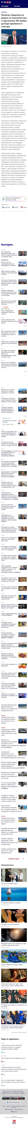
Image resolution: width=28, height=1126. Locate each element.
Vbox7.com (9, 1091)
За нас (3, 1106)
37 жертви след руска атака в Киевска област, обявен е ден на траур (9, 400)
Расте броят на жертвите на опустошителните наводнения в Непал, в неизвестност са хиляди (9, 464)
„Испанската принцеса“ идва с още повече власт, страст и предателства (12, 985)
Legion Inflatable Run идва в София (12, 965)
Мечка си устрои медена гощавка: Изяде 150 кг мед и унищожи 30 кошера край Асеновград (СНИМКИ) (13, 765)
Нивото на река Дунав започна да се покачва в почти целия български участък (9, 365)
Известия (15, 1111)
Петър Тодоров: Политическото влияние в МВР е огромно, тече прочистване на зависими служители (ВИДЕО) (10, 569)
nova (4, 1052)
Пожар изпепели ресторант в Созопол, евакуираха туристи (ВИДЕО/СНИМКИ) (8, 635)
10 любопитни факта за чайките (11, 903)
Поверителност (10, 1109)
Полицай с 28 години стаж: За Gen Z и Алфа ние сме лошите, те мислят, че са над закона (9, 686)
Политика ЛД (20, 1109)
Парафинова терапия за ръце (9, 422)
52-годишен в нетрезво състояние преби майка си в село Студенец (9, 548)
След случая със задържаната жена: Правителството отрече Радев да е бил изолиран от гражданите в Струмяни (9, 496)
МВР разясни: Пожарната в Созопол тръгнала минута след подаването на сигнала (9, 775)
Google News (7, 207)
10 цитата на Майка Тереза (9, 883)
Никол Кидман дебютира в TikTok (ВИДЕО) (9, 614)
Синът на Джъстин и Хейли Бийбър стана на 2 (13, 1058)
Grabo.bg (22, 1092)
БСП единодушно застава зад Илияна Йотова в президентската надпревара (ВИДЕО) (9, 453)
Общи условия (20, 1117)
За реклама (8, 1106)
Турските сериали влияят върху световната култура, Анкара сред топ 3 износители (9, 646)
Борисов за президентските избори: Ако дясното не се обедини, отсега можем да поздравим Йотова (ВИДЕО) (13, 743)
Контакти (23, 1106)
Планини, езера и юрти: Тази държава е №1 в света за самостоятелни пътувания (9, 675)
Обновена (3, 715)
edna (4, 1061)
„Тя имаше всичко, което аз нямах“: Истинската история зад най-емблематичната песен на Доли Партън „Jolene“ (14, 1069)
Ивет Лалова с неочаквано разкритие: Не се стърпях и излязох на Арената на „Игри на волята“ (11, 808)
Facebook (16, 207)
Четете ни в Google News (14, 1102)
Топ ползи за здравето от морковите (9, 665)
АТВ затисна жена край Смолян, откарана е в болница (8, 302)
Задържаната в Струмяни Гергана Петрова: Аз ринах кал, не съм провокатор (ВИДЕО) (9, 474)
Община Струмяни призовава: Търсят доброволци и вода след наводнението (9, 841)
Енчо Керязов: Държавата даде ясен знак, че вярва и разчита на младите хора (9, 254)
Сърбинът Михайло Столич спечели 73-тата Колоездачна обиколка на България (8, 293)
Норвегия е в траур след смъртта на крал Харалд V (9, 343)
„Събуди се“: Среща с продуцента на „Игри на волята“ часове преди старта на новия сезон (9, 798)
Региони (17, 6)
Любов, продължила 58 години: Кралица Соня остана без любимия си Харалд (9, 434)
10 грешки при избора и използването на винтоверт (13, 1006)
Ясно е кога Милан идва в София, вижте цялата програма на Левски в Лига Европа (13, 1081)
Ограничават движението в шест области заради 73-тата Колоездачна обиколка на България (13, 755)
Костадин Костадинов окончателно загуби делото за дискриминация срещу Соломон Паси (8, 354)
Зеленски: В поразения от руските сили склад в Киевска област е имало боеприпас (9, 282)
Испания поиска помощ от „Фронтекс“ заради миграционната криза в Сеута (9, 558)
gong (4, 1085)
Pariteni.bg (3, 1093)
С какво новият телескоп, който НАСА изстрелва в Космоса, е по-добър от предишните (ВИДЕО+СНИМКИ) (11, 1047)
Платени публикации (16, 1106)
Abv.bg (4, 1091)
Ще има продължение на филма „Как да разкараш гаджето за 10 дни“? (9, 606)
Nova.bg (16, 1093)
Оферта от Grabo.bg (5, 418)
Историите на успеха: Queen (10, 924)
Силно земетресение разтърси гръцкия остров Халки (9, 321)
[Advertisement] (14, 225)
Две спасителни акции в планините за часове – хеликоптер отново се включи (9, 333)
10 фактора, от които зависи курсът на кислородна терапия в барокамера (12, 1027)
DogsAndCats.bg (20, 1091)
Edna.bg (8, 1093)
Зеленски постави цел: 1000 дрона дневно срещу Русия (8, 597)
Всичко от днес (14, 859)
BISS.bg (10, 1092)
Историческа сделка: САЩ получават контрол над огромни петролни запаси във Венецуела (9, 529)
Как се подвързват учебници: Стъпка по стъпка (8, 312)
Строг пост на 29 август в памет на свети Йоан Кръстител (9, 539)
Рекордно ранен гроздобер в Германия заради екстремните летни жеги (8, 625)
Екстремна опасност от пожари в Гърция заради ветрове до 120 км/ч (9, 579)
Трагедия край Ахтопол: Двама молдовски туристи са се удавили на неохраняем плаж (9, 707)
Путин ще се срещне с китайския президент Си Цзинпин (9, 695)
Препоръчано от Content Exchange (18, 1032)
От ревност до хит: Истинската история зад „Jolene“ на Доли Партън (9, 443)
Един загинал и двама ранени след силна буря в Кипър (9, 272)
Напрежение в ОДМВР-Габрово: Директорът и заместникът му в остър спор (9, 732)
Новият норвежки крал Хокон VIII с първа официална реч (8, 851)
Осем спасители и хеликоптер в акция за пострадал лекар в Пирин (8, 507)
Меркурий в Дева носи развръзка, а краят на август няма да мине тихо (13, 944)
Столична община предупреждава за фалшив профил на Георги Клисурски (7, 410)
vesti (4, 1074)
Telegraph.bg (22, 1093)
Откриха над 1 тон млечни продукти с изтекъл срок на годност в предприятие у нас (9, 484)
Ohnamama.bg (16, 1092)
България (6, 244)
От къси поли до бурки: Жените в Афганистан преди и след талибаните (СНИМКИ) (9, 785)
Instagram (25, 207)
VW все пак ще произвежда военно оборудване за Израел (8, 263)
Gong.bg (14, 1091)
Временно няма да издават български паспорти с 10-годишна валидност (8, 656)
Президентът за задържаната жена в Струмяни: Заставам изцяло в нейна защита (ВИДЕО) (9, 518)
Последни (4, 6)
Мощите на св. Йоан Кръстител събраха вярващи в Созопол (7, 391)
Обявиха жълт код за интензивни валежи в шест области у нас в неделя (8, 720)
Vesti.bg (12, 1093)
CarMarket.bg (5, 1092)
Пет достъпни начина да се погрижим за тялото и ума (9, 588)
